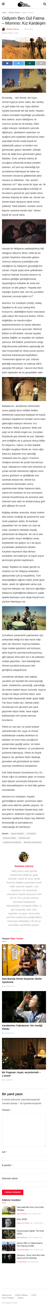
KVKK (33, 1295)
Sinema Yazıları (14, 13)
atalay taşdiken (17, 834)
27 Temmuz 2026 (37, 1223)
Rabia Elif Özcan (23, 1223)
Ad (4, 1152)
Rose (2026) (22, 1219)
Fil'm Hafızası (22, 1262)
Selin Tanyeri (22, 1214)
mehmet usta (24, 838)
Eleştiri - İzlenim (27, 13)
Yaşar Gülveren (23, 1249)
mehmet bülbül (9, 838)
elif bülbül (31, 834)
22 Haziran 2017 (9, 986)
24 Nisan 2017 (8, 1080)
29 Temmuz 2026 (35, 1214)
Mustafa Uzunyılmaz (32, 842)
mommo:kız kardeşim (12, 842)
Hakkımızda (6, 1295)
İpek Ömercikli (22, 1237)
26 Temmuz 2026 (36, 1237)
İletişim (20, 1298)
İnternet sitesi (10, 1178)
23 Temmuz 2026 (37, 1249)
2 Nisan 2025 (33, 1262)
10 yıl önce (28, 29)
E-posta (7, 1165)
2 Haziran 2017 (8, 1033)
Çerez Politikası (8, 1298)
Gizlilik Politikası (21, 1295)
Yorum (6, 1110)
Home (4, 13)
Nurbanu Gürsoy (13, 29)
